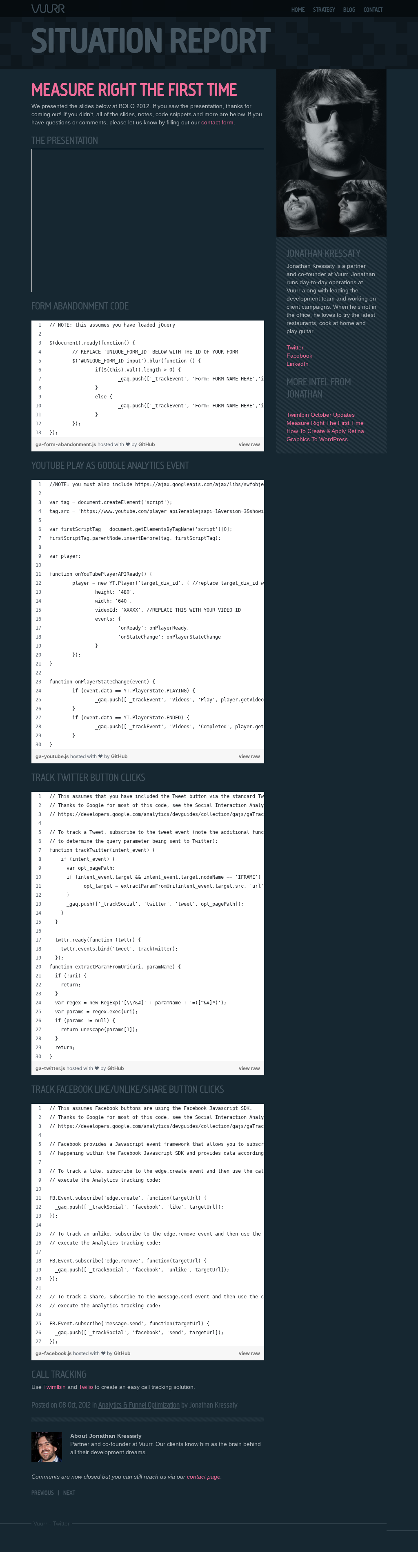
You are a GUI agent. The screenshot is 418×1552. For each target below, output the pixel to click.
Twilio (86, 1387)
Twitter (295, 347)
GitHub (146, 444)
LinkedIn (298, 363)
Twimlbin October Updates (321, 414)
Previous (42, 1493)
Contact (373, 9)
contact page (203, 1476)
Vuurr (40, 1523)
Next (69, 1493)
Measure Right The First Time (325, 423)
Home (298, 9)
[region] (147, 379)
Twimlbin (54, 1387)
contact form (217, 122)
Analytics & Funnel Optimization (139, 1405)
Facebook (299, 355)
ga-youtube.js (53, 756)
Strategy (324, 9)
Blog (349, 9)
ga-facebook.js (54, 1353)
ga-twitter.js (51, 1068)
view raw (249, 444)
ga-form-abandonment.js (67, 444)
